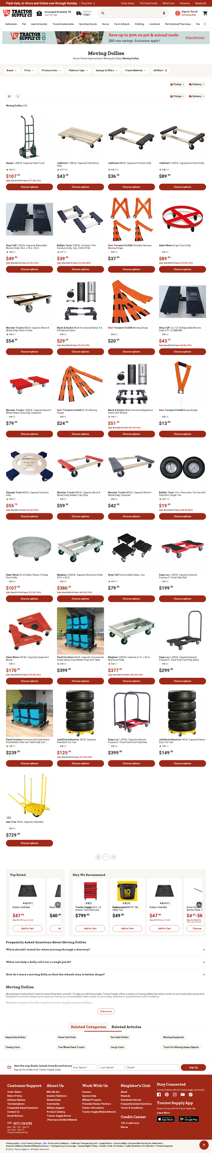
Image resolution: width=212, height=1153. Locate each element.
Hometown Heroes (131, 1100)
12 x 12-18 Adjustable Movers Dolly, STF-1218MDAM (180, 329)
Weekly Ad (200, 3)
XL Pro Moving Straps (77, 411)
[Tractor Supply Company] (17, 13)
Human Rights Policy (87, 1146)
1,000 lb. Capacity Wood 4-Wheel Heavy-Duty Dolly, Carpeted (29, 411)
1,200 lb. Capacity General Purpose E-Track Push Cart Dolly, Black (179, 658)
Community (53, 1104)
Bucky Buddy (178, 410)
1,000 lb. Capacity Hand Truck (25, 163)
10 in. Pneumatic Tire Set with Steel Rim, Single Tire (182, 493)
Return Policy (14, 1096)
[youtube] (183, 1095)
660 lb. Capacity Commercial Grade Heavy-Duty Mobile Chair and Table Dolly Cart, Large (80, 658)
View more (106, 1011)
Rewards (125, 1096)
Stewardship (53, 1100)
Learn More (163, 1112)
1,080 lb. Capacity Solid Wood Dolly (78, 164)
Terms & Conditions (132, 1108)
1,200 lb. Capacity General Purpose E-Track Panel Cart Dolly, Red (127, 741)
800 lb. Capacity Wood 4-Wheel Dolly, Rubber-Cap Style (79, 493)
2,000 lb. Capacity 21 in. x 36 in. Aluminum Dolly (129, 658)
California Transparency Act (84, 1143)
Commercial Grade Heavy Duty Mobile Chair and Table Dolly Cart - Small (28, 741)
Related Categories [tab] (88, 1026)
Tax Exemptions (16, 1104)
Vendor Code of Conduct (111, 1146)
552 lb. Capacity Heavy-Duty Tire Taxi (182, 741)
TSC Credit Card (130, 1123)
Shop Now (86, 3)
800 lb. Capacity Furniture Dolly (129, 163)
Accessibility (120, 1143)
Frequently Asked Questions (22, 1108)
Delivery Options (16, 1100)
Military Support (55, 1108)
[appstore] (166, 1119)
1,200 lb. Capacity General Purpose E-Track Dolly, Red (178, 576)
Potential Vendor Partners (96, 1104)
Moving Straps (128, 327)
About (124, 1092)
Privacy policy (12, 1143)
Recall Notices (15, 1115)
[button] (94, 3)
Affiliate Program (91, 1100)
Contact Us (13, 1111)
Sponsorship (89, 1096)
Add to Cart (27, 928)
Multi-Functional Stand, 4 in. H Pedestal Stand (80, 329)
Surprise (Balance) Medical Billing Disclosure (27, 1146)
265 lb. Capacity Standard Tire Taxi (76, 741)
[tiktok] (191, 1095)
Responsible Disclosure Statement (145, 1143)
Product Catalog (56, 1111)
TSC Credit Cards (148, 3)
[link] (76, 58)
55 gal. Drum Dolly (175, 245)
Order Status (14, 1092)
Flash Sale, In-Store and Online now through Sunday (41, 3)
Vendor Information (93, 1108)
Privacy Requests (164, 1146)
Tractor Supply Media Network (99, 1111)
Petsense (185, 3)
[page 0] (98, 857)
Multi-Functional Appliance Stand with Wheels (130, 411)
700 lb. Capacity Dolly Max (24, 822)
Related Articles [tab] (126, 1026)
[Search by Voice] (164, 13)
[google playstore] (189, 1119)
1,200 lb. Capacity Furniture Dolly (181, 163)
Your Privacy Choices (31, 1143)
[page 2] (113, 857)
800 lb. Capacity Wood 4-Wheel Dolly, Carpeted (130, 493)
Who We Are (53, 1092)
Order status (127, 3)
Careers (86, 1092)
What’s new (169, 3)
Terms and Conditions (58, 1143)
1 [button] (106, 857)
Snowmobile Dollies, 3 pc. (126, 575)
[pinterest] (167, 1095)
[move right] (58, 905)
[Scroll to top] (204, 1145)
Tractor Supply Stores (59, 1115)
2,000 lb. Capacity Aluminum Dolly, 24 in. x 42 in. (80, 576)
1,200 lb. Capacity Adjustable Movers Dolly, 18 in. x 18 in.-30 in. (26, 246)
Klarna (124, 1127)
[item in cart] (205, 13)
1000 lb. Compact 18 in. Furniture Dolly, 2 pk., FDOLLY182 (77, 246)
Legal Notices (105, 1143)
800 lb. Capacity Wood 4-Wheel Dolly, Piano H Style (28, 329)
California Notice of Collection (139, 1146)
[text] (131, 58)
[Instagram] (175, 1095)
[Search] (103, 13)
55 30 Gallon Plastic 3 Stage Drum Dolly (27, 576)
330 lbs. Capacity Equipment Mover (27, 658)
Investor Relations (57, 1096)
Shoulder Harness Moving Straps (130, 246)
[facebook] (159, 1095)
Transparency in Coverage (63, 1146)
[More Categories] (204, 24)
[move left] (13, 905)
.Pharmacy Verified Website (62, 1119)
